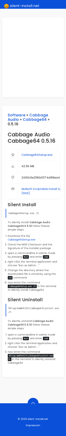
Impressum (33, 425)
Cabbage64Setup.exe (36, 155)
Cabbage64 (35, 119)
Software (16, 115)
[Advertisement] (33, 57)
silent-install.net (24, 5)
